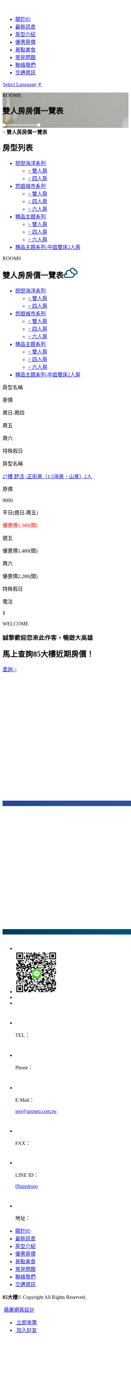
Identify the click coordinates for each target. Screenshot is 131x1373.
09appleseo (26, 1186)
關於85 (23, 19)
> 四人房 (37, 178)
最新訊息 (25, 27)
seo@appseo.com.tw (36, 1111)
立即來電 (26, 1322)
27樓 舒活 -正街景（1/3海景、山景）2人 (47, 476)
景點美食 (25, 49)
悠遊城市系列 (30, 186)
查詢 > (10, 669)
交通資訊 (25, 72)
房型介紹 (25, 34)
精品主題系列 (30, 216)
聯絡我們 (25, 65)
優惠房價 (25, 42)
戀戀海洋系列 (30, 163)
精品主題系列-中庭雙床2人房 (47, 247)
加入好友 (26, 1330)
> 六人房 (37, 209)
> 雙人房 (37, 171)
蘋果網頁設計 (19, 1310)
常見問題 (25, 57)
